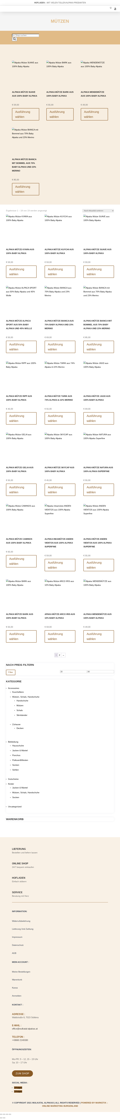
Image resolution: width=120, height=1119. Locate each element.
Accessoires (13, 688)
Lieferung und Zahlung (22, 929)
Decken (20, 728)
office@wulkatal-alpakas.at (25, 1028)
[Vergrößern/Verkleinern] (1, 1114)
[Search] (14, 39)
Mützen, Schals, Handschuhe (25, 697)
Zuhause (16, 724)
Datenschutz (18, 945)
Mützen (20, 705)
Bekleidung (13, 742)
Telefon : (18, 1037)
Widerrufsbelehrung (21, 921)
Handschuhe (22, 700)
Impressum (17, 937)
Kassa (15, 988)
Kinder (11, 784)
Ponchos (16, 755)
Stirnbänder (22, 715)
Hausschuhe (18, 745)
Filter (10, 672)
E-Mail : (16, 1025)
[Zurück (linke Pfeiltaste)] (1, 1117)
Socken (15, 765)
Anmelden (16, 996)
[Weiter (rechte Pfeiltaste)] (4, 1117)
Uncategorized (15, 806)
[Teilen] (7, 1114)
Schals (20, 710)
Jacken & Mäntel (20, 750)
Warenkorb (17, 979)
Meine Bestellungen (21, 972)
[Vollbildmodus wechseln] (4, 1114)
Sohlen (15, 770)
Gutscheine (13, 779)
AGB (14, 953)
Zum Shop (22, 1073)
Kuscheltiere (18, 692)
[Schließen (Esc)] (10, 1114)
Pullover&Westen (20, 760)
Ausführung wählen (22, 114)
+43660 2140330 (20, 1040)
